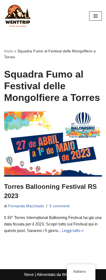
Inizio (8, 51)
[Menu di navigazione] (95, 16)
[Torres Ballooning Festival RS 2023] (53, 144)
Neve (29, 274)
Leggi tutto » (72, 230)
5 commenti (59, 206)
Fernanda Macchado (26, 206)
